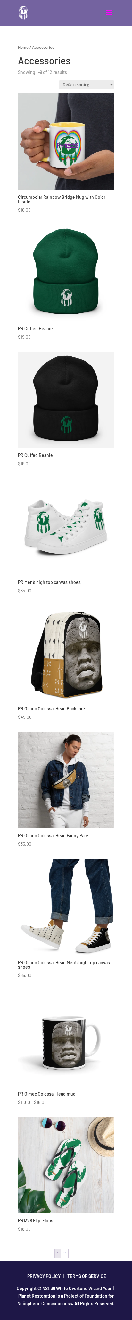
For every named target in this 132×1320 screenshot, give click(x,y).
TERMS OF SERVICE (86, 1276)
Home (23, 47)
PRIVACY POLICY (44, 1276)
